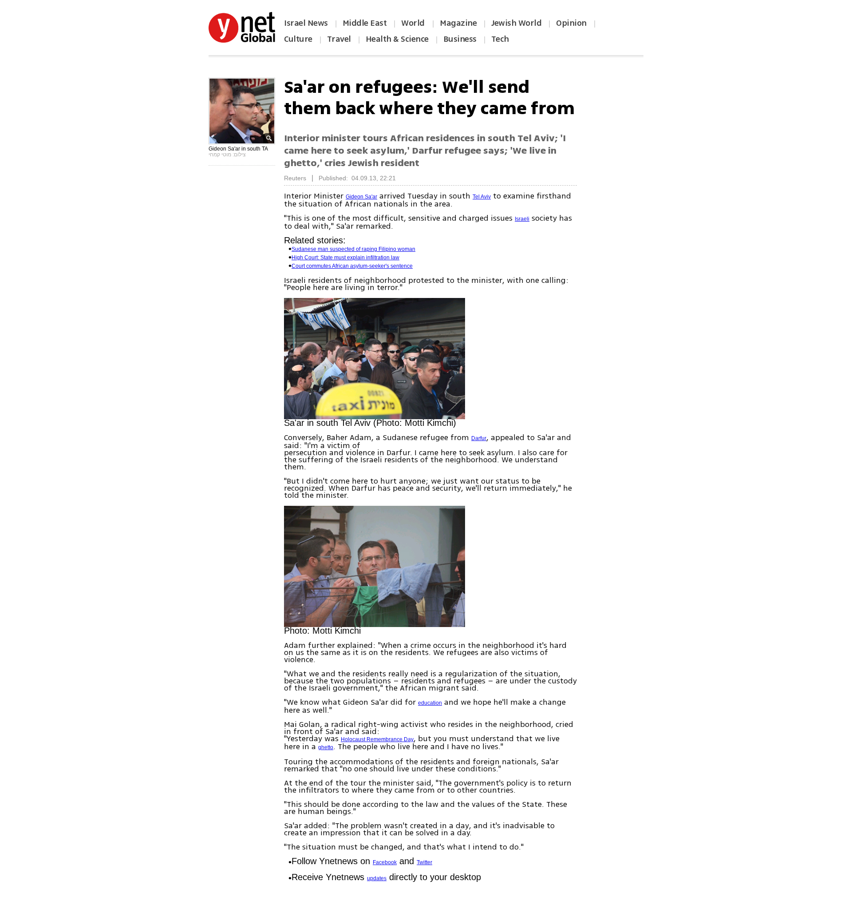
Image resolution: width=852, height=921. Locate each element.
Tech (500, 39)
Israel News (306, 23)
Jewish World (516, 23)
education (430, 703)
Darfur (478, 438)
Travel (339, 39)
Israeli (522, 219)
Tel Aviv (482, 197)
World (413, 23)
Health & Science (397, 39)
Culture (298, 39)
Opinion (571, 23)
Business (460, 39)
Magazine (458, 23)
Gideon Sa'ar (361, 197)
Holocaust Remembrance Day (377, 739)
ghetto (325, 747)
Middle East (365, 23)
